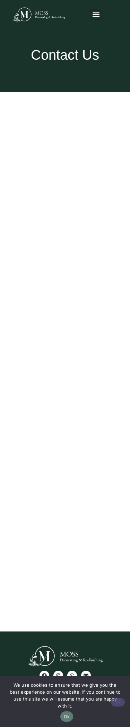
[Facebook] (44, 675)
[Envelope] (86, 675)
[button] (96, 14)
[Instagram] (58, 675)
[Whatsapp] (72, 675)
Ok (67, 716)
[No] (118, 702)
